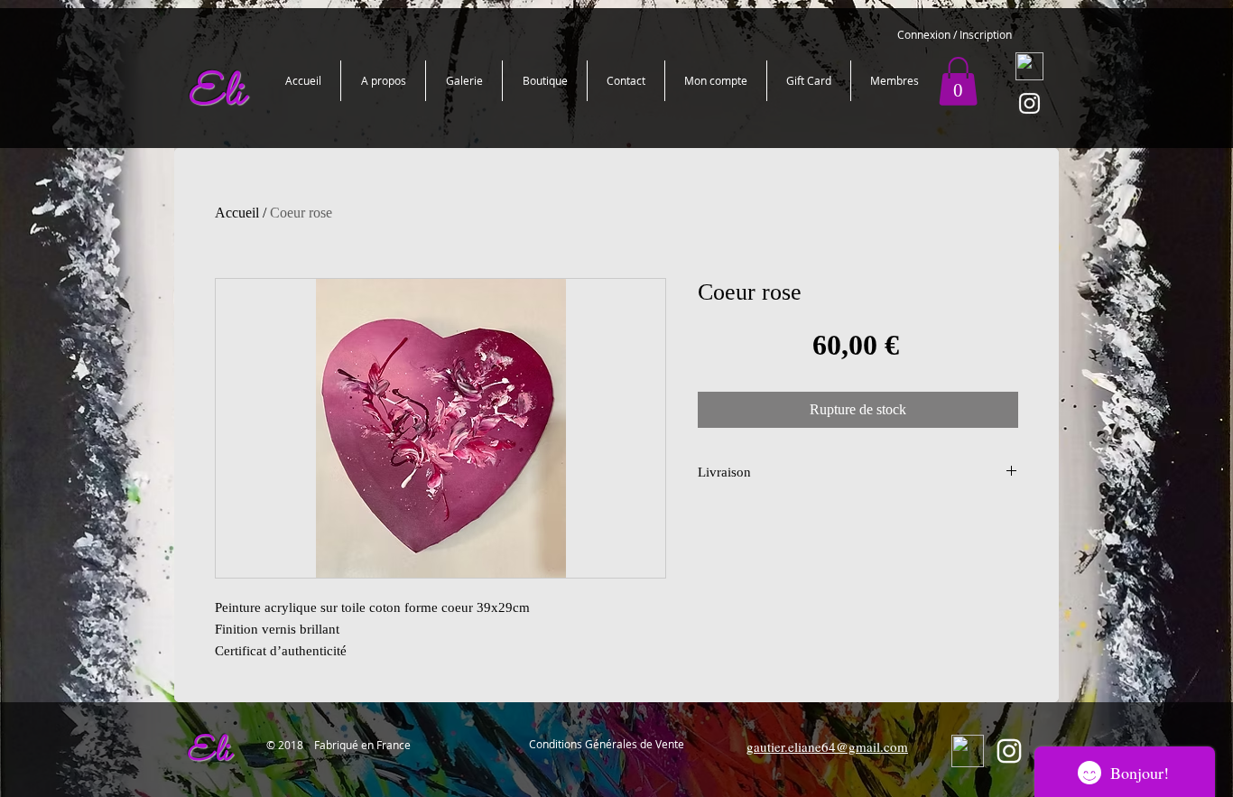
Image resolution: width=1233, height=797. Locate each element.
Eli (208, 752)
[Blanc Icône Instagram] (1029, 103)
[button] (958, 81)
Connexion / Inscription (954, 34)
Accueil (237, 212)
